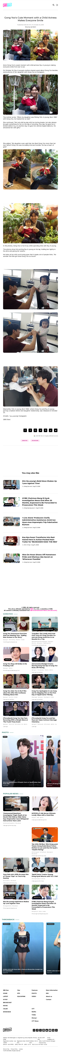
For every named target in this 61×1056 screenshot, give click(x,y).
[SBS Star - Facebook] (37, 1030)
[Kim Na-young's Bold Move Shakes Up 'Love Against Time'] (16, 892)
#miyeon (34, 817)
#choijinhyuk (43, 852)
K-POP (5, 999)
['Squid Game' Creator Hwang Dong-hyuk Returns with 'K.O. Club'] (45, 865)
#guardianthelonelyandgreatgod (39, 641)
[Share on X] (50, 430)
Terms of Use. (6, 1049)
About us (49, 996)
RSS (47, 993)
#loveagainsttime (7, 905)
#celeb (22, 639)
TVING (34, 1015)
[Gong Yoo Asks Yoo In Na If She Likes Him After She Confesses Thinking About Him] (16, 681)
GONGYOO (24, 440)
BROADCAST (7, 1002)
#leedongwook (47, 643)
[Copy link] (25, 430)
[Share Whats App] (35, 430)
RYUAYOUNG (35, 440)
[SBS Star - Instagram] (34, 1030)
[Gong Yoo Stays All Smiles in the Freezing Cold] (16, 654)
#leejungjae (34, 697)
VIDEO (34, 996)
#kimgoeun (40, 643)
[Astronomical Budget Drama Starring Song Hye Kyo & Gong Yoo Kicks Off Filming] (45, 654)
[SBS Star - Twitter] (40, 1030)
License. (21, 1049)
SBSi (31, 609)
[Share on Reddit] (55, 430)
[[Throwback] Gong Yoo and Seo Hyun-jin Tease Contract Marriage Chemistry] (45, 708)
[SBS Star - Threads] (56, 1030)
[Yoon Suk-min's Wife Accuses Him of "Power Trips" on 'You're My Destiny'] (16, 865)
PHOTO (34, 993)
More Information (52, 990)
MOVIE (5, 1005)
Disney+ (34, 1018)
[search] (53, 5)
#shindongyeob (35, 852)
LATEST (5, 996)
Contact (48, 999)
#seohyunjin (40, 724)
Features (35, 990)
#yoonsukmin (6, 880)
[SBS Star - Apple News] (47, 1030)
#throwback (18, 724)
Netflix (34, 1012)
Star (18, 990)
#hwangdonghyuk (36, 878)
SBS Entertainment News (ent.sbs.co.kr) (43, 610)
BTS (18, 993)
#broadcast (18, 823)
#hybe (40, 911)
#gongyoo (5, 639)
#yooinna (34, 643)
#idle (38, 817)
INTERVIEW (7, 1012)
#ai (22, 724)
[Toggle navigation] (57, 5)
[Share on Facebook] (30, 430)
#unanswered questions (9, 823)
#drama (47, 670)
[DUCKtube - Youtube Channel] (50, 1030)
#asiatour (18, 639)
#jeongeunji (50, 852)
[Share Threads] (45, 430)
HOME (5, 993)
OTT (33, 1009)
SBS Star (6, 990)
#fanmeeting (12, 639)
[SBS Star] (7, 1030)
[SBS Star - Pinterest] (43, 1030)
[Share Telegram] (40, 430)
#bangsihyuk (35, 911)
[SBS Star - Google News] (53, 1030)
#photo (10, 668)
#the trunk (11, 724)
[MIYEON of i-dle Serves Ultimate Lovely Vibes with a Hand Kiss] (45, 803)
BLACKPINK (21, 996)
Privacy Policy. (14, 1049)
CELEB (5, 1009)
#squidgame (47, 697)
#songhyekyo (40, 670)
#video (15, 697)
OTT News (35, 1021)
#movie (43, 878)
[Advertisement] (30, 134)
